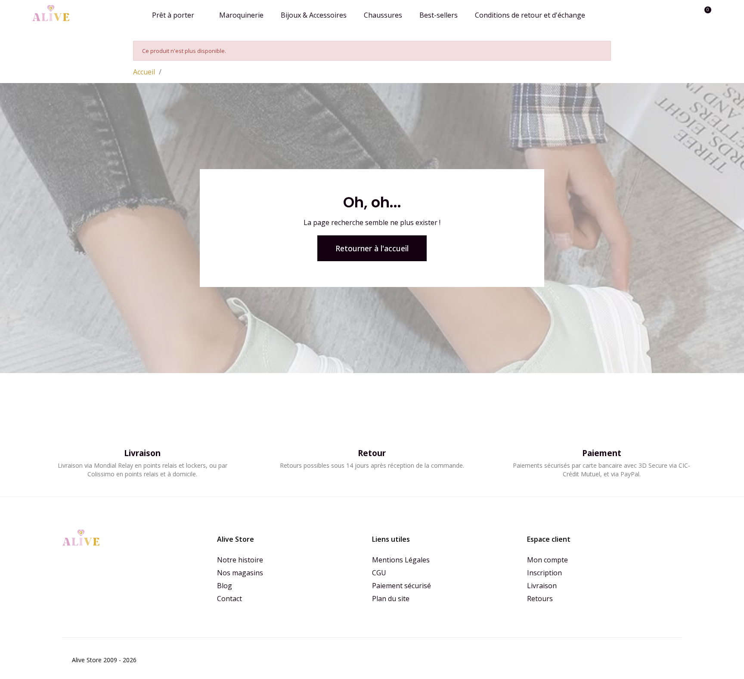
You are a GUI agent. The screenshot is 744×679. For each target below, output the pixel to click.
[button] (675, 15)
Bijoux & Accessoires (314, 15)
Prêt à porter (173, 15)
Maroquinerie (241, 15)
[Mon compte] (689, 15)
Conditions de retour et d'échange (530, 15)
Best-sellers (438, 15)
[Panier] (704, 15)
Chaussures (383, 15)
